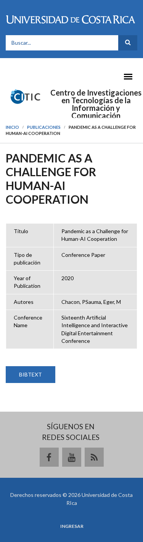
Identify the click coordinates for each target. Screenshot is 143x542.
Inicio (12, 127)
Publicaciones (44, 127)
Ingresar (72, 526)
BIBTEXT (30, 374)
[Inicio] (25, 96)
